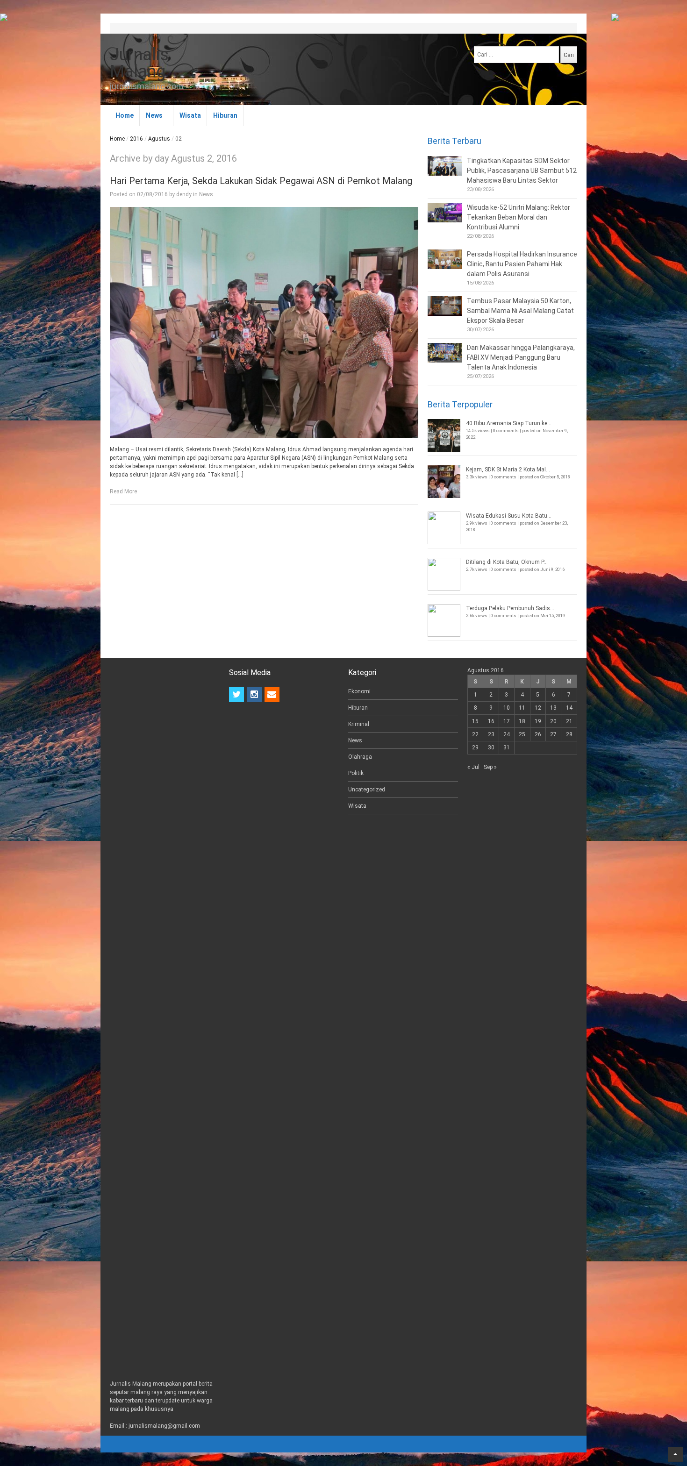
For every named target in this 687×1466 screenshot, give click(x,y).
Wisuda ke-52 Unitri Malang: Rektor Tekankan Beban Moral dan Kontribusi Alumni (518, 217)
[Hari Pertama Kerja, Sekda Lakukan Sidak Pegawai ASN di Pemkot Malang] (264, 322)
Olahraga (360, 757)
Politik (356, 773)
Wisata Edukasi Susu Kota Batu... (508, 515)
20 (553, 721)
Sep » (490, 767)
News (154, 115)
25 (522, 734)
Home (124, 115)
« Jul (473, 767)
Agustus (159, 138)
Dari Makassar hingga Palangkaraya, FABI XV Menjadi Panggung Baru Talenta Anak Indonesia (521, 357)
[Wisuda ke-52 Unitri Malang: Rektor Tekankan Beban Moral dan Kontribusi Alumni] (445, 212)
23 (491, 734)
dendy (184, 194)
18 (522, 721)
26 (538, 734)
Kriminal (358, 724)
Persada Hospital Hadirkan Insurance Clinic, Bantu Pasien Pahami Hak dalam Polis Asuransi (522, 264)
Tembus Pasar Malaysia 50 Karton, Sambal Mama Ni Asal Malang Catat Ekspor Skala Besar (520, 310)
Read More (123, 491)
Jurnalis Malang (139, 63)
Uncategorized (366, 789)
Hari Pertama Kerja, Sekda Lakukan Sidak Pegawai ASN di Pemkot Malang (261, 180)
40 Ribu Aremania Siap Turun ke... (508, 423)
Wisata (190, 115)
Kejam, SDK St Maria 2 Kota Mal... (508, 469)
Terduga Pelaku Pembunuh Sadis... (510, 608)
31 (506, 747)
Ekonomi (359, 691)
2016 (136, 138)
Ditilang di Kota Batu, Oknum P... (507, 562)
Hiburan (225, 115)
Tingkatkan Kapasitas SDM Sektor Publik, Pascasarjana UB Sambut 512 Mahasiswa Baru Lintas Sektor (522, 170)
